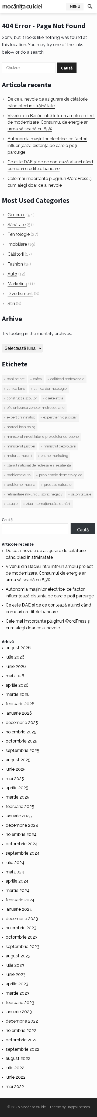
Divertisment (20, 293)
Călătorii (16, 254)
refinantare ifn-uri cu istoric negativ (35, 494)
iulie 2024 (15, 862)
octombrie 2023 (21, 937)
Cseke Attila (54, 398)
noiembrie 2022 (21, 1030)
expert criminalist (21, 417)
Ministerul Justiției (21, 446)
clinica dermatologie (50, 389)
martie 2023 (17, 993)
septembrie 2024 (23, 853)
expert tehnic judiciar (60, 417)
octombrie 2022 (21, 1039)
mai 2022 (15, 1086)
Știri (11, 303)
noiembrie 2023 (21, 927)
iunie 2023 (16, 974)
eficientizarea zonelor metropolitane (35, 408)
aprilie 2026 (17, 685)
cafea (37, 379)
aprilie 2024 (17, 881)
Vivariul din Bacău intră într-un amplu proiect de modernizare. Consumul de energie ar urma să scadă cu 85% (51, 122)
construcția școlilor (22, 398)
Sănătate (17, 224)
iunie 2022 (16, 1077)
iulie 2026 (15, 657)
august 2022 (18, 1058)
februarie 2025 (20, 806)
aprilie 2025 (17, 787)
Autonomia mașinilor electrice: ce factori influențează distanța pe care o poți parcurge (47, 145)
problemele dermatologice (60, 475)
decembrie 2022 (22, 1021)
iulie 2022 (15, 1067)
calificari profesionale (67, 379)
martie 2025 (17, 797)
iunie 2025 (16, 769)
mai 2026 (15, 675)
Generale (16, 214)
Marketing (17, 283)
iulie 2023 (15, 965)
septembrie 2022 (22, 1049)
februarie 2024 (20, 899)
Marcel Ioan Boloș (21, 427)
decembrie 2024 (22, 825)
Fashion (15, 264)
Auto (12, 274)
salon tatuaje (81, 494)
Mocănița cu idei (34, 1107)
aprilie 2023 (17, 983)
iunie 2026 (16, 666)
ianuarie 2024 (19, 909)
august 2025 (18, 759)
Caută (7, 519)
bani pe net (16, 379)
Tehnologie (19, 234)
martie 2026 (18, 694)
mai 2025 (15, 778)
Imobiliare (17, 244)
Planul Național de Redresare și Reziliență (39, 465)
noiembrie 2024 (21, 834)
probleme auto (18, 475)
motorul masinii (19, 456)
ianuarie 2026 (19, 713)
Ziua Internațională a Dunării (48, 504)
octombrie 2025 (21, 741)
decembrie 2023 (22, 918)
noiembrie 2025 (21, 731)
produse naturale (57, 485)
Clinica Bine (16, 389)
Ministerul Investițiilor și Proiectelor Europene (43, 437)
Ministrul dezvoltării (60, 446)
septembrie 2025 (22, 750)
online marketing (54, 456)
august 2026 (18, 647)
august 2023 (18, 955)
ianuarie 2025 (19, 815)
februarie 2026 (20, 703)
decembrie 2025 (22, 722)
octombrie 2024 (22, 843)
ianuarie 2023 (19, 1011)
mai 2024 (15, 872)
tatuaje (12, 504)
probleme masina (21, 485)
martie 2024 (18, 890)
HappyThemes (78, 1107)
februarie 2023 (20, 1002)
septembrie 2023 (22, 946)
